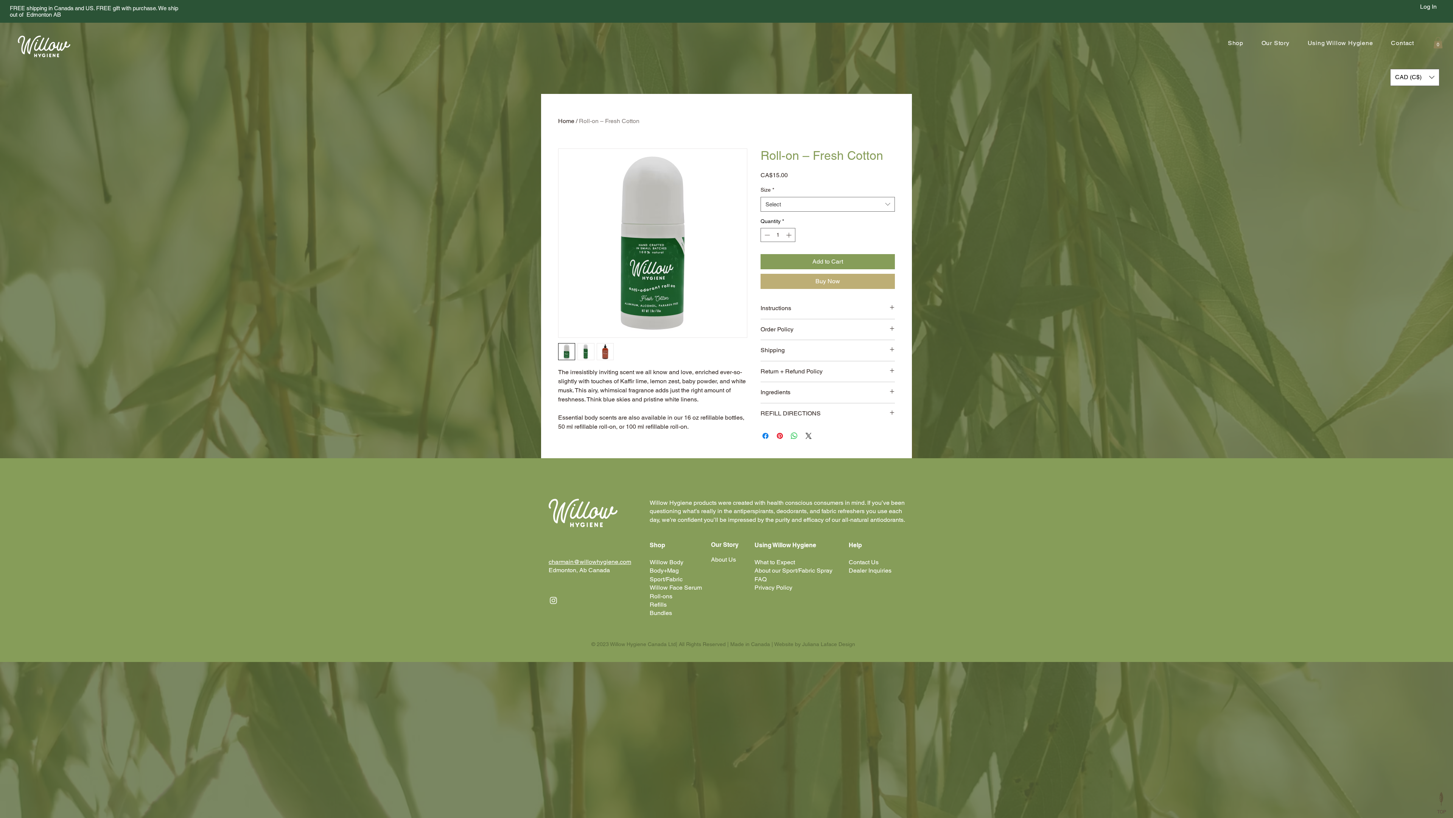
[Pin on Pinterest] (779, 435)
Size (767, 190)
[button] (1232, 43)
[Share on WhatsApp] (794, 435)
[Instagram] (553, 600)
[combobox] (828, 204)
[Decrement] (766, 235)
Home (566, 121)
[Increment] (789, 235)
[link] (1438, 42)
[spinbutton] (778, 235)
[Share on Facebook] (765, 435)
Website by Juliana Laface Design (814, 644)
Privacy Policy (773, 587)
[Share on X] (808, 435)
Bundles (661, 613)
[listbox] (1414, 77)
